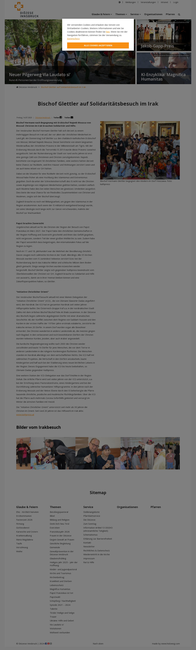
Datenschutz (73, 38)
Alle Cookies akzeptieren (98, 45)
